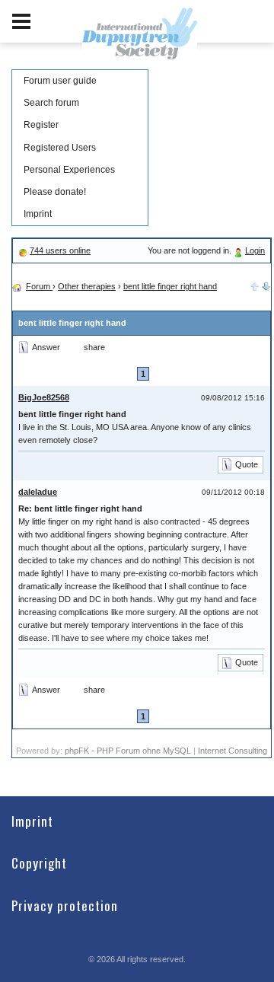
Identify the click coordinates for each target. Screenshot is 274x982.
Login (255, 250)
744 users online (60, 250)
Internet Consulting (232, 750)
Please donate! (55, 192)
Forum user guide (60, 80)
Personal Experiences (69, 169)
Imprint (38, 214)
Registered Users (60, 147)
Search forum (51, 102)
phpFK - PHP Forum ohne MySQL (129, 750)
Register (41, 125)
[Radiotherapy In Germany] (266, 284)
